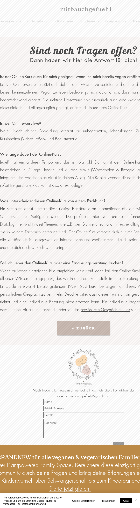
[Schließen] (136, 500)
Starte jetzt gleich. (70, 488)
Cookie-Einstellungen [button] (83, 500)
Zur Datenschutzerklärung (32, 503)
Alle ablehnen (108, 500)
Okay (126, 500)
